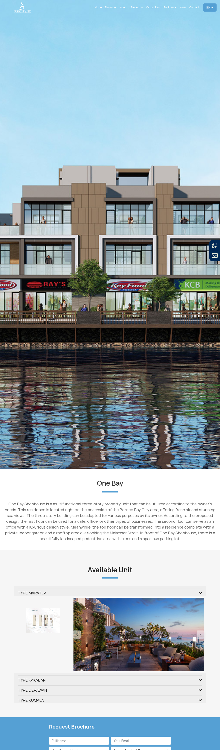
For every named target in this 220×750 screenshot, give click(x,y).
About (123, 7)
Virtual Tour (153, 7)
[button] (83, 646)
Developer (111, 7)
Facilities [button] (168, 7)
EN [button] (208, 7)
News (183, 7)
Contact (194, 7)
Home (98, 7)
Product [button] (136, 7)
